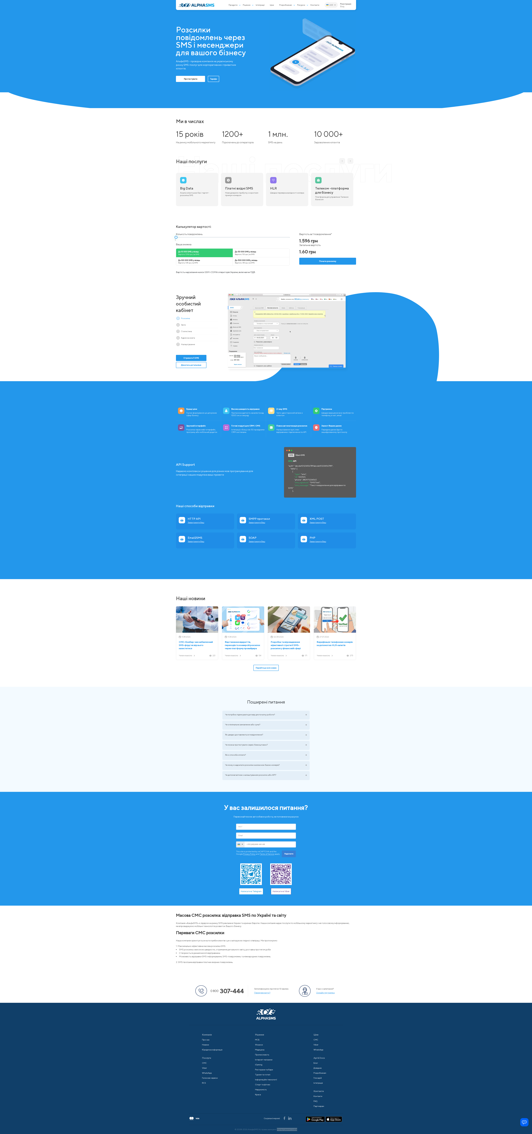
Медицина (259, 1050)
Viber (204, 1068)
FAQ (315, 1101)
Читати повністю (185, 656)
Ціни (272, 5)
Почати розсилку (327, 261)
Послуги (206, 1058)
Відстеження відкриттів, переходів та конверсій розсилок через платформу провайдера (242, 645)
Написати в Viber (281, 891)
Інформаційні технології (266, 1079)
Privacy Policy (249, 854)
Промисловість (262, 1055)
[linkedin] (290, 1118)
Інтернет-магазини (263, 1060)
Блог (316, 1063)
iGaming (258, 1065)
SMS (291, 455)
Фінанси (259, 1045)
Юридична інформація (212, 1050)
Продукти (233, 5)
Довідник (318, 1068)
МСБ (257, 1040)
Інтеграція (318, 1083)
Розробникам (285, 5)
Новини (205, 1045)
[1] (176, 237)
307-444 (227, 991)
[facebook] (285, 1118)
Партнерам (319, 1106)
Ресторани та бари (264, 1070)
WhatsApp (207, 1073)
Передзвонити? (262, 992)
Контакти (314, 5)
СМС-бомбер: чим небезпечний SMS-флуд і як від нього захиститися (196, 645)
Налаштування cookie (287, 1129)
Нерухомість (261, 1089)
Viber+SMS (300, 455)
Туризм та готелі (262, 1075)
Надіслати (288, 854)
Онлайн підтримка (325, 992)
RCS (204, 1083)
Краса (258, 1094)
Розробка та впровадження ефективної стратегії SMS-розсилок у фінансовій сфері (286, 645)
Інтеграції (260, 5)
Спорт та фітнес (262, 1084)
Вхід (342, 6)
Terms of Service (267, 854)
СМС (204, 1063)
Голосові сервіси (210, 1078)
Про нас (206, 1040)
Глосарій (318, 1078)
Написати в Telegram (251, 891)
